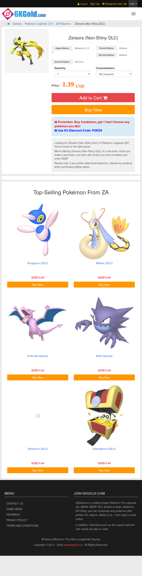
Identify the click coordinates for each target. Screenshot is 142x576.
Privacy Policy (16, 520)
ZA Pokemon (63, 23)
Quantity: (60, 68)
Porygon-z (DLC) (37, 263)
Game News (14, 509)
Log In (84, 4)
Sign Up (94, 4)
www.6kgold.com (73, 545)
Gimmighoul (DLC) (104, 449)
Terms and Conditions (22, 525)
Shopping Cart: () (115, 4)
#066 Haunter (104, 356)
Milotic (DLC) (104, 263)
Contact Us (14, 503)
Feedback (13, 514)
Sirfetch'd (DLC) (38, 449)
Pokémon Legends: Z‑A (39, 23)
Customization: (105, 68)
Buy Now (93, 109)
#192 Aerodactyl (38, 356)
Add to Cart (91, 97)
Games (17, 23)
